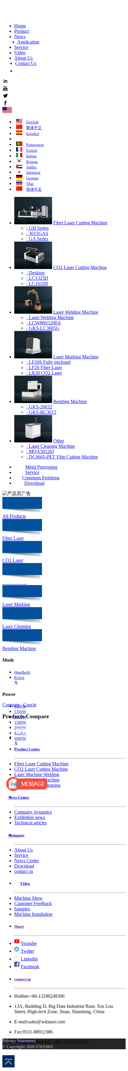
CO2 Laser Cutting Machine (80, 267)
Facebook (30, 966)
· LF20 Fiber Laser (44, 367)
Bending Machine (70, 401)
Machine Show (28, 898)
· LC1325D (37, 278)
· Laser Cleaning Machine (50, 446)
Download (34, 483)
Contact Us (25, 63)
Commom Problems (41, 477)
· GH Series (37, 228)
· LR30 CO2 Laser (44, 372)
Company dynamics (33, 811)
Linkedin (29, 958)
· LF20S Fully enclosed (48, 362)
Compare (11, 704)
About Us (23, 57)
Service (21, 47)
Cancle (29, 704)
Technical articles (30, 822)
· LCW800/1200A (43, 322)
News (19, 36)
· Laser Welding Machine (50, 317)
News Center (26, 860)
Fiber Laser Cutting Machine (80, 222)
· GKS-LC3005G (43, 328)
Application (28, 41)
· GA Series (37, 238)
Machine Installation (33, 914)
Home (20, 25)
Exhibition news (29, 817)
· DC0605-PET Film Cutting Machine (62, 456)
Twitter (27, 951)
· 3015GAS (37, 233)
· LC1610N (37, 283)
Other (58, 440)
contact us (23, 871)
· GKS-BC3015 (41, 412)
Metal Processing (41, 467)
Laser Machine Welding (36, 774)
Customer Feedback (33, 903)
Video (20, 52)
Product (21, 31)
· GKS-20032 (39, 406)
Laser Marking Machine (76, 356)
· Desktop (35, 272)
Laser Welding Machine (75, 312)
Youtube (29, 943)
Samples (22, 908)
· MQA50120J (40, 451)
